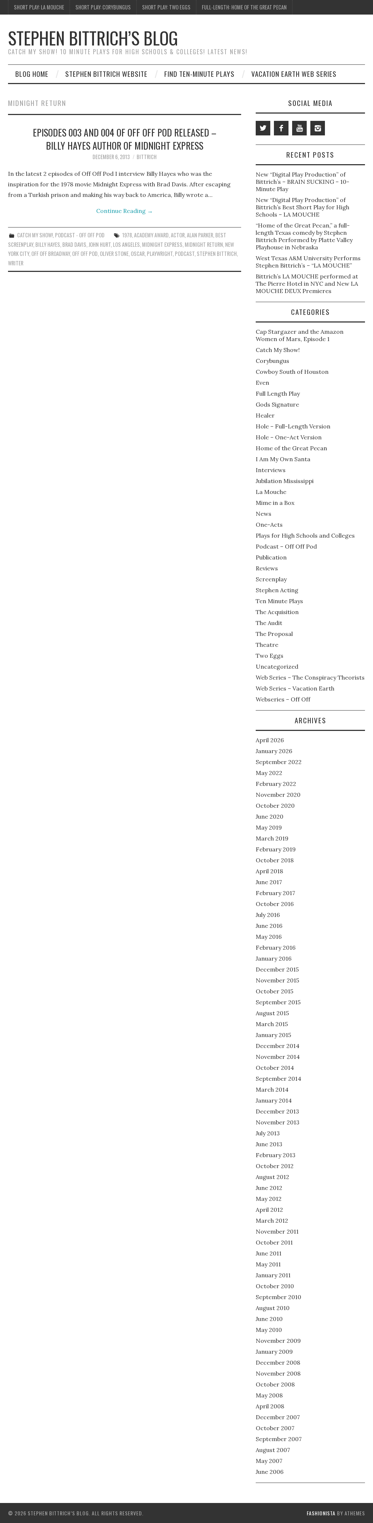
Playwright (160, 253)
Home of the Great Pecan (291, 448)
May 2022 (269, 772)
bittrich (147, 157)
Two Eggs (269, 655)
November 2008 (278, 1373)
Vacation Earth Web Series (294, 73)
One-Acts (269, 524)
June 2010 (269, 1318)
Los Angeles (126, 244)
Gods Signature (277, 404)
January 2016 (273, 958)
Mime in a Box (275, 502)
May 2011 (268, 1264)
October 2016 (275, 903)
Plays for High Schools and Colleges (305, 535)
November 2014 (278, 1056)
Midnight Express (162, 244)
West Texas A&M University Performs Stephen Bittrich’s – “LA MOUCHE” (308, 261)
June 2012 (269, 1187)
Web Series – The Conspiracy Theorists (310, 677)
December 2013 (277, 1111)
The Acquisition (277, 612)
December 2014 (277, 1045)
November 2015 (277, 980)
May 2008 (269, 1395)
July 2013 (268, 1133)
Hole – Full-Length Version (293, 426)
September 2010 (278, 1297)
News (263, 513)
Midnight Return (204, 244)
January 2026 (274, 751)
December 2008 (278, 1362)
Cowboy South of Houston (292, 371)
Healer (265, 415)
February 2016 (275, 947)
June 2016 (269, 925)
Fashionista (321, 1513)
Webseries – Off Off (283, 699)
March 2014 (272, 1089)
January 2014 (274, 1100)
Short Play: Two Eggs (166, 7)
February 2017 (275, 893)
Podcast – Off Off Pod (286, 546)
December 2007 (278, 1417)
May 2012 (269, 1198)
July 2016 (268, 914)
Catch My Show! (35, 235)
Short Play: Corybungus (103, 7)
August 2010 (273, 1308)
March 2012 (272, 1220)
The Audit (269, 622)
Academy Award (151, 235)
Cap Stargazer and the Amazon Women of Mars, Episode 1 (299, 335)
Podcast (185, 253)
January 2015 (273, 1035)
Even (262, 382)
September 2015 (278, 1002)
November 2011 (277, 1231)
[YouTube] (299, 128)
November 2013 (277, 1122)
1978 (127, 235)
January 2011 (273, 1275)
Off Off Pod (85, 253)
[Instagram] (317, 128)
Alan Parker (200, 235)
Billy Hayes (47, 244)
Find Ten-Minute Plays (199, 73)
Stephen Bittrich (217, 253)
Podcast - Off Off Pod (80, 235)
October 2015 (274, 991)
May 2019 (269, 827)
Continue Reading (124, 210)
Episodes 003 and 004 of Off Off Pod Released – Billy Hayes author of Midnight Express (124, 138)
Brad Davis (74, 244)
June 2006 (269, 1471)
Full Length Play (278, 393)
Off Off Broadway (50, 253)
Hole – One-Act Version (289, 437)
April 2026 (270, 740)
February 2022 (276, 783)
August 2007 (273, 1449)
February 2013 (275, 1155)
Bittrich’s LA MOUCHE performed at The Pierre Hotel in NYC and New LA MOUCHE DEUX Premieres (307, 283)
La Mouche (271, 491)
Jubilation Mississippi (285, 480)
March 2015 (272, 1024)
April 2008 (270, 1406)
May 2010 (269, 1329)
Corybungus (272, 360)
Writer (15, 263)
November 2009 (278, 1340)
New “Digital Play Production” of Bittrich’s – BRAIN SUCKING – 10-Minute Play (302, 182)
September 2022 (279, 762)
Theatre (267, 644)
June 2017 (269, 882)
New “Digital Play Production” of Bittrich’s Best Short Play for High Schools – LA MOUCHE (302, 207)
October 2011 (274, 1242)
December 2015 (277, 969)
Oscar (138, 253)
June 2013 (269, 1144)
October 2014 (275, 1067)
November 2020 (278, 794)
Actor (178, 235)
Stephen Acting (277, 590)
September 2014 (278, 1078)
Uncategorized (277, 666)
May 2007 (269, 1460)
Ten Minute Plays (279, 601)
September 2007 (279, 1439)
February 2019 (276, 849)
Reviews (267, 568)
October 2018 (275, 860)
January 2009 (274, 1351)
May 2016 (269, 936)
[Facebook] (281, 128)
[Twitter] (263, 128)
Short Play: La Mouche (39, 7)
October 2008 (275, 1384)
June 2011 (269, 1253)
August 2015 (272, 1013)
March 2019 (272, 838)
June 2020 (269, 816)
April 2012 (269, 1209)
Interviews (271, 470)
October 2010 (275, 1286)
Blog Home (31, 73)
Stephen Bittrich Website (106, 73)
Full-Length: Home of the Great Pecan (244, 7)
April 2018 (269, 871)
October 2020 (275, 805)
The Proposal (274, 633)
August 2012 (272, 1176)
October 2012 (275, 1166)
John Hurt (100, 244)
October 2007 (275, 1428)
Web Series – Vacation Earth (295, 688)
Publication (271, 557)
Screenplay (271, 579)
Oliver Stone (114, 253)
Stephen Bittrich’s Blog (93, 38)
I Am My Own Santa (283, 459)
